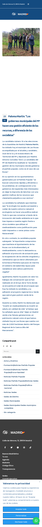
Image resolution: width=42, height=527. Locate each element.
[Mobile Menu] (28, 4)
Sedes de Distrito (11, 397)
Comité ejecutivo (9, 479)
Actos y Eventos (11, 361)
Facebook (3, 346)
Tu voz (5, 457)
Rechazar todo (21, 522)
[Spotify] (18, 447)
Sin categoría (9, 412)
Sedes (5, 476)
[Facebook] (5, 447)
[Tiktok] (30, 447)
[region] (21, 503)
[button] (36, 520)
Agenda (5, 459)
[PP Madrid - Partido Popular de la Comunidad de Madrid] (11, 14)
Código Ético (7, 465)
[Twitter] (11, 447)
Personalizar (21, 516)
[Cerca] (39, 481)
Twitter (7, 346)
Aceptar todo (21, 509)
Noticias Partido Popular (14, 377)
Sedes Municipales (12, 401)
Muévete (6, 462)
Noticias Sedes (10, 392)
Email (10, 346)
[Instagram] (24, 447)
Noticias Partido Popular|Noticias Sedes (21, 381)
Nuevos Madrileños (10, 454)
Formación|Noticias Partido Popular (19, 365)
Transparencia (8, 469)
